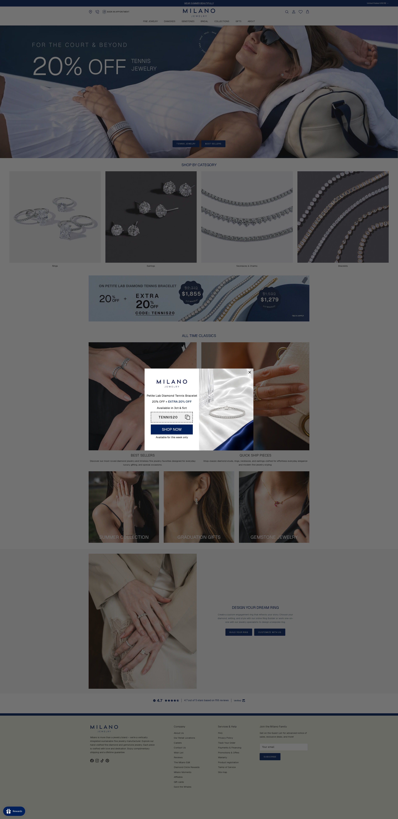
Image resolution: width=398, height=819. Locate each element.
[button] (172, 417)
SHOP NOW (172, 429)
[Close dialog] (249, 372)
